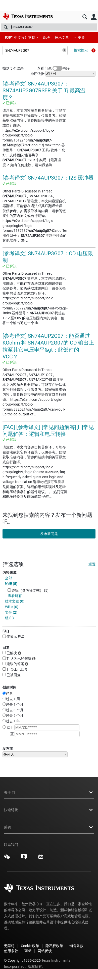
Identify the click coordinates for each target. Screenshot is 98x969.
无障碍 (9, 946)
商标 (27, 951)
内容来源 (10, 573)
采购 (7, 827)
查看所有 (15, 596)
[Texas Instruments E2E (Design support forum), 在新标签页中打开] (24, 859)
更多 (81, 38)
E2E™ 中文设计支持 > (21, 38)
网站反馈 (45, 951)
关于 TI (9, 792)
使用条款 (11, 951)
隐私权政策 (54, 946)
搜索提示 (81, 50)
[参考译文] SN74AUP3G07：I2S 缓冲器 (48, 178)
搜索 (84, 17)
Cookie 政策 (30, 946)
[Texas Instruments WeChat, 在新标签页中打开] (7, 859)
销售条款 (76, 946)
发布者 (8, 749)
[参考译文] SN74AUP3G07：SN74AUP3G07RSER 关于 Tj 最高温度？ (44, 91)
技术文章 (62, 38)
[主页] (28, 16)
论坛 (46, 38)
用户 (93, 17)
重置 (91, 564)
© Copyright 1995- (22, 960)
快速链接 (11, 810)
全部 (8, 578)
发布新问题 (49, 534)
